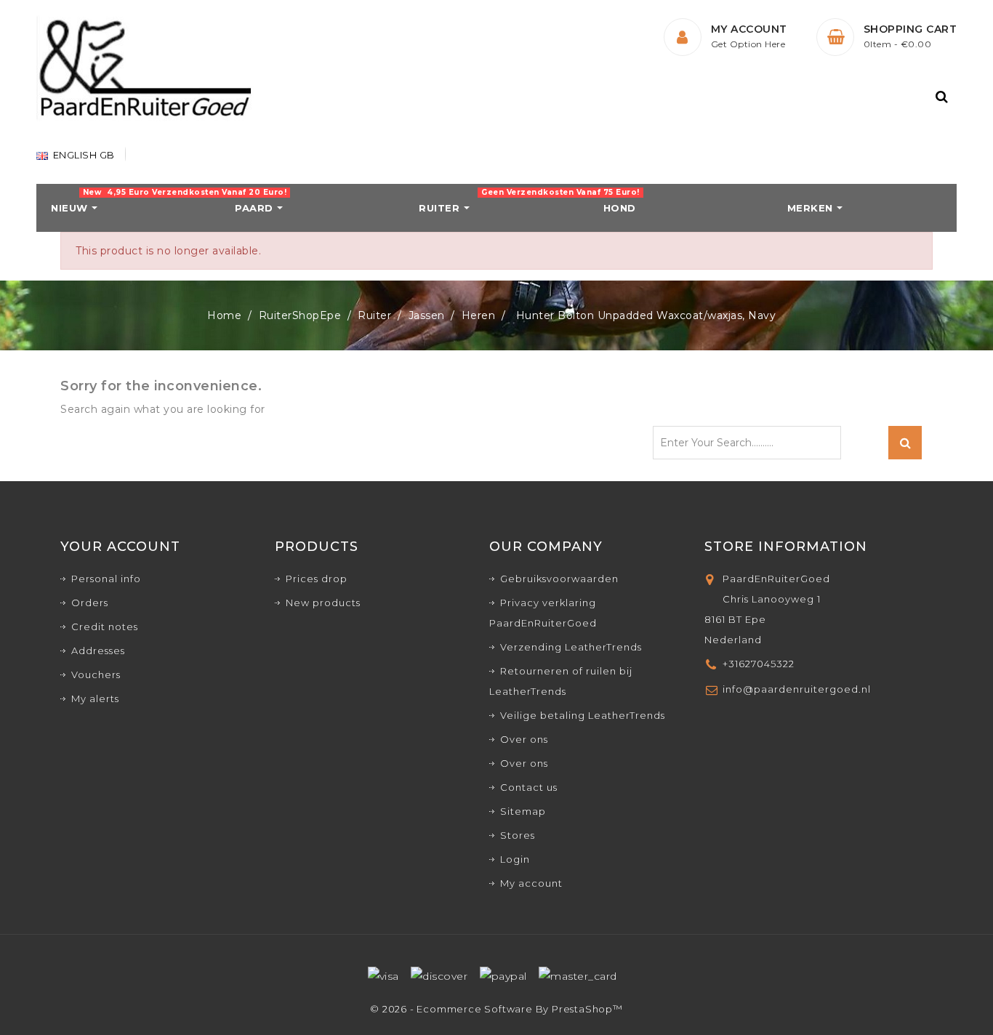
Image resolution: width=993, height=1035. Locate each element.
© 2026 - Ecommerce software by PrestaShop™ (496, 1009)
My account (531, 883)
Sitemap (523, 811)
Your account (120, 547)
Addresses (98, 650)
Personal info (106, 578)
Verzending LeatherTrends (571, 647)
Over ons (524, 739)
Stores (517, 835)
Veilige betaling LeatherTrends (582, 715)
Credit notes (104, 626)
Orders (89, 602)
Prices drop (316, 578)
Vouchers (96, 674)
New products (323, 602)
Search (905, 442)
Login (515, 859)
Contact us (529, 787)
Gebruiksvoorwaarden (559, 578)
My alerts (95, 698)
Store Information (785, 547)
